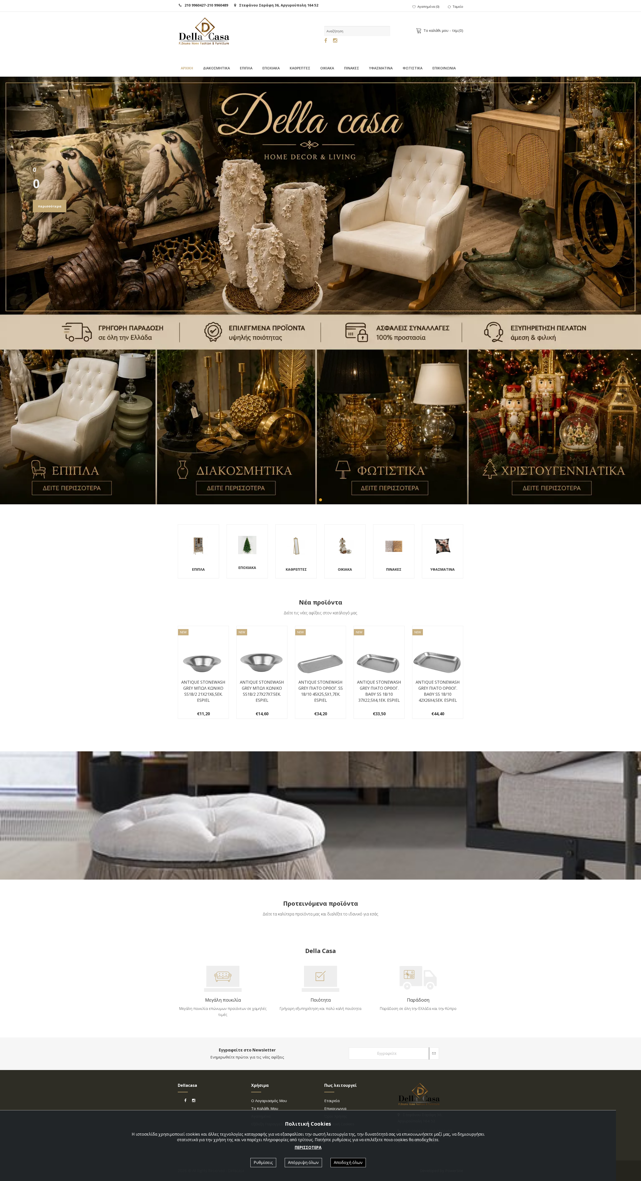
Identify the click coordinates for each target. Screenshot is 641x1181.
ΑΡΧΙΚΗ (187, 68)
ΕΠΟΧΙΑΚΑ (271, 68)
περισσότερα (49, 206)
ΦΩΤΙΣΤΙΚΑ (412, 68)
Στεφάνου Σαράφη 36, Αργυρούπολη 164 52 (277, 5)
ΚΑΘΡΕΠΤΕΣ (300, 68)
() (428, 6)
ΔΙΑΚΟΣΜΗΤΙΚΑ (216, 68)
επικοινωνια (335, 1108)
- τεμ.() (443, 30)
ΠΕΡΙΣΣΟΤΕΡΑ (308, 1147)
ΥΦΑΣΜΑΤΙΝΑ (381, 68)
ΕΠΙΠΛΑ (246, 68)
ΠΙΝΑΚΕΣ (351, 68)
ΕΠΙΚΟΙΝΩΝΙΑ (444, 68)
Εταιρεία (332, 1100)
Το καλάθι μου (264, 1108)
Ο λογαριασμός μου (269, 1100)
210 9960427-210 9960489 (205, 5)
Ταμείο (458, 6)
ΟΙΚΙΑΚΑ (327, 68)
